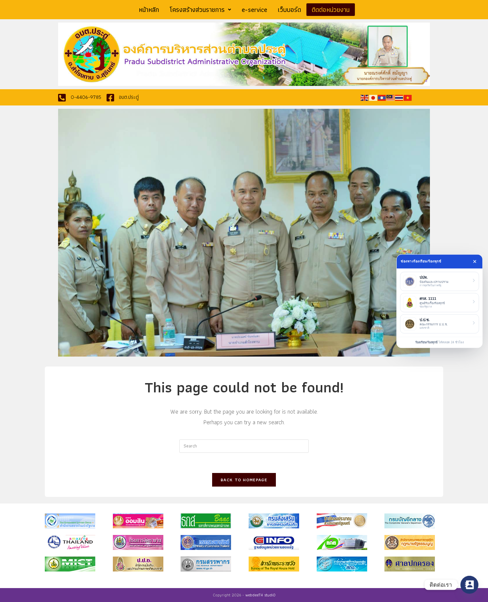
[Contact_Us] (469, 585)
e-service (254, 9)
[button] (200, 9)
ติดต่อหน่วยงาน (331, 9)
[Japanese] (373, 97)
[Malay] (390, 97)
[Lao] (382, 97)
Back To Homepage (244, 479)
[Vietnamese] (408, 97)
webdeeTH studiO (260, 595)
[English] (365, 97)
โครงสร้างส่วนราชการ (197, 9)
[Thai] (399, 97)
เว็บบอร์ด (289, 9)
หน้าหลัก (149, 9)
